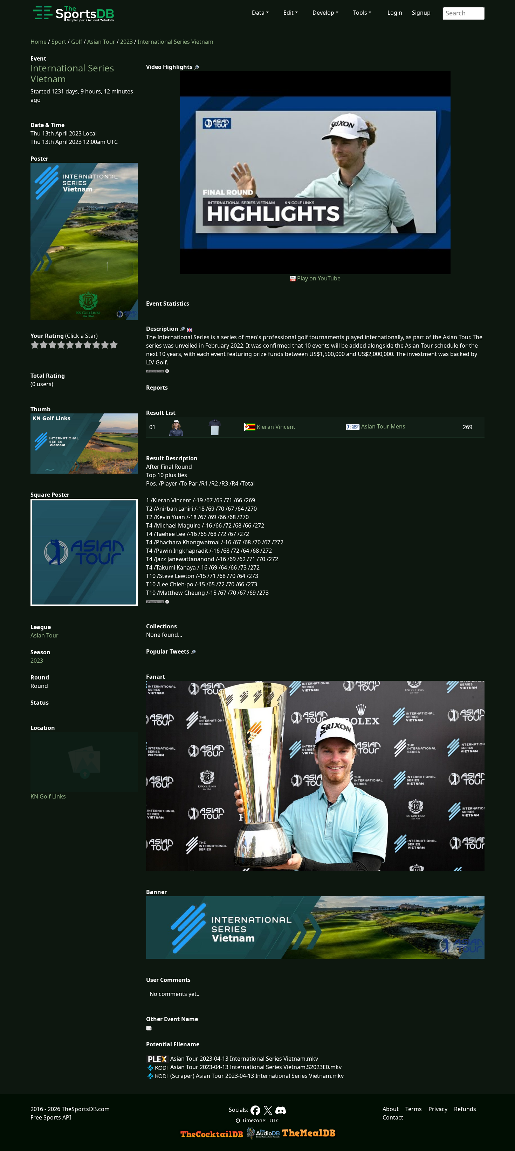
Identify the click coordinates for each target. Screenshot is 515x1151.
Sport (59, 42)
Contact (393, 1117)
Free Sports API (50, 1117)
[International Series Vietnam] (315, 172)
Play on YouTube (319, 278)
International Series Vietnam (175, 42)
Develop (323, 12)
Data (258, 12)
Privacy (437, 1109)
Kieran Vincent (276, 427)
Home (38, 42)
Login (394, 12)
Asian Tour (101, 42)
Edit (288, 12)
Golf (76, 42)
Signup (421, 12)
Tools (360, 12)
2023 (126, 42)
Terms (413, 1109)
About (391, 1109)
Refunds (465, 1109)
